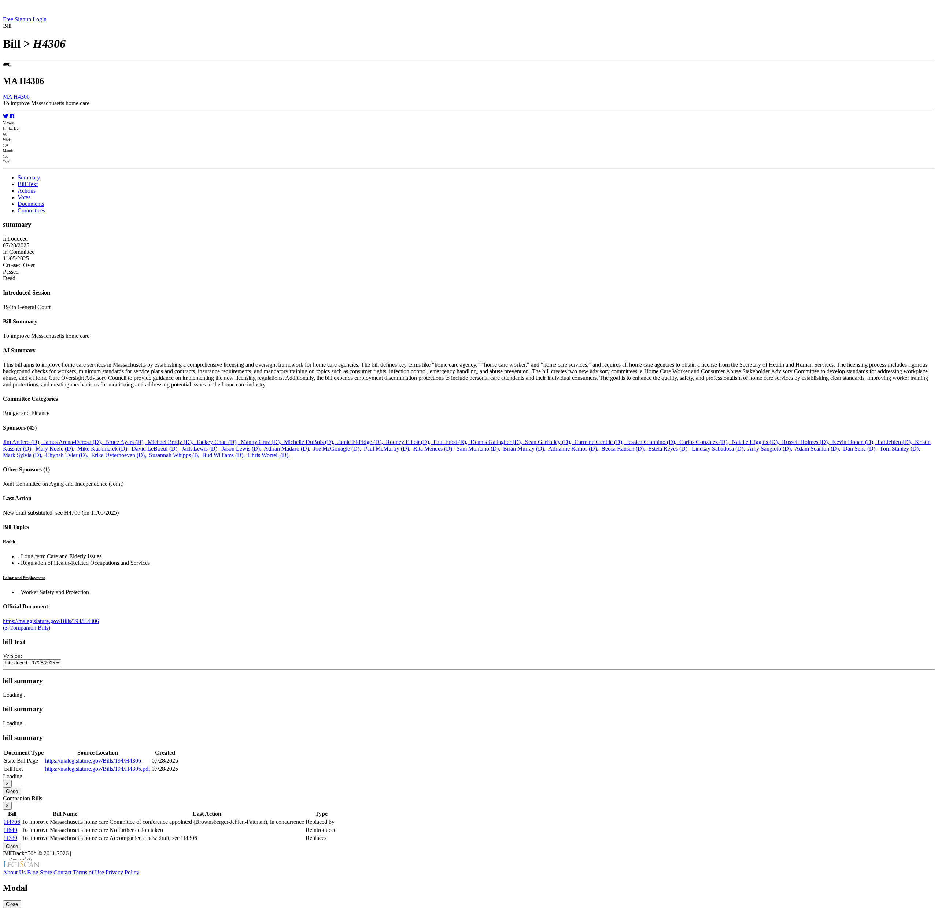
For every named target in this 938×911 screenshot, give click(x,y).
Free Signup (17, 19)
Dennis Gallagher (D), (497, 442)
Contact (62, 872)
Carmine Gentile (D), (601, 442)
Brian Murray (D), (525, 448)
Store (46, 872)
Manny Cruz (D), (262, 442)
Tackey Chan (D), (218, 442)
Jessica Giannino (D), (653, 442)
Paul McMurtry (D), (388, 448)
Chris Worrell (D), (269, 455)
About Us (14, 872)
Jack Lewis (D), (202, 448)
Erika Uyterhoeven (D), (120, 455)
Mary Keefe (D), (56, 448)
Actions (27, 191)
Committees (31, 210)
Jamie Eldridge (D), (361, 442)
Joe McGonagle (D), (338, 448)
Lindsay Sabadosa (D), (719, 448)
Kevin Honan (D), (855, 442)
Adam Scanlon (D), (819, 448)
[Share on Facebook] (12, 116)
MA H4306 (16, 96)
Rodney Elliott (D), (409, 442)
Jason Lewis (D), (243, 448)
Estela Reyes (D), (670, 448)
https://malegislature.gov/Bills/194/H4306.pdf (97, 769)
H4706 (12, 822)
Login (40, 19)
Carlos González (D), (705, 442)
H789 (10, 838)
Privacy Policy (122, 872)
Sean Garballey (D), (550, 442)
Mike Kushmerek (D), (104, 448)
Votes (24, 197)
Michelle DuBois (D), (310, 442)
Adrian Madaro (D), (288, 448)
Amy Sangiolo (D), (771, 448)
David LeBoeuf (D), (157, 448)
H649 (10, 830)
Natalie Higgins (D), (757, 442)
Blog (32, 872)
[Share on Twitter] (6, 116)
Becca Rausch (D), (624, 448)
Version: (12, 656)
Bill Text (28, 184)
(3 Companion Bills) (26, 628)
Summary (29, 177)
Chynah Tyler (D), (68, 455)
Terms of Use (88, 872)
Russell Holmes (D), (807, 442)
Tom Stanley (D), (901, 448)
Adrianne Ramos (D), (574, 448)
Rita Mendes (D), (435, 448)
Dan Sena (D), (861, 448)
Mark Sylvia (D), (24, 455)
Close (12, 791)
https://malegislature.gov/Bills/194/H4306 (51, 621)
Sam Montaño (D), (480, 448)
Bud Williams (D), (225, 455)
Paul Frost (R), (451, 442)
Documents (31, 204)
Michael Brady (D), (172, 442)
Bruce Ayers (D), (126, 442)
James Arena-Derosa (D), (74, 442)
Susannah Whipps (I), (175, 455)
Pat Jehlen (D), (896, 442)
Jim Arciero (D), (23, 442)
